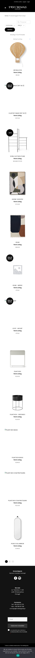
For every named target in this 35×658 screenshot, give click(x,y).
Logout (24, 1)
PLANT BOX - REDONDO (17, 414)
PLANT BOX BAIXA (17, 458)
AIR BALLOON (17, 70)
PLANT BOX (17, 371)
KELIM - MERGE (17, 285)
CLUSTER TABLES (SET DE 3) (17, 113)
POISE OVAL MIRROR (17, 544)
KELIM (17, 242)
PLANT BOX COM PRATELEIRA (17, 501)
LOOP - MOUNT (18, 328)
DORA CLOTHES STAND (17, 156)
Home (6, 16)
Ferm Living (17, 72)
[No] (33, 652)
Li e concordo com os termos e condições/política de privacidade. (18, 631)
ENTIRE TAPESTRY (17, 199)
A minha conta (18, 1)
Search (9, 29)
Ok (18, 655)
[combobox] (21, 39)
